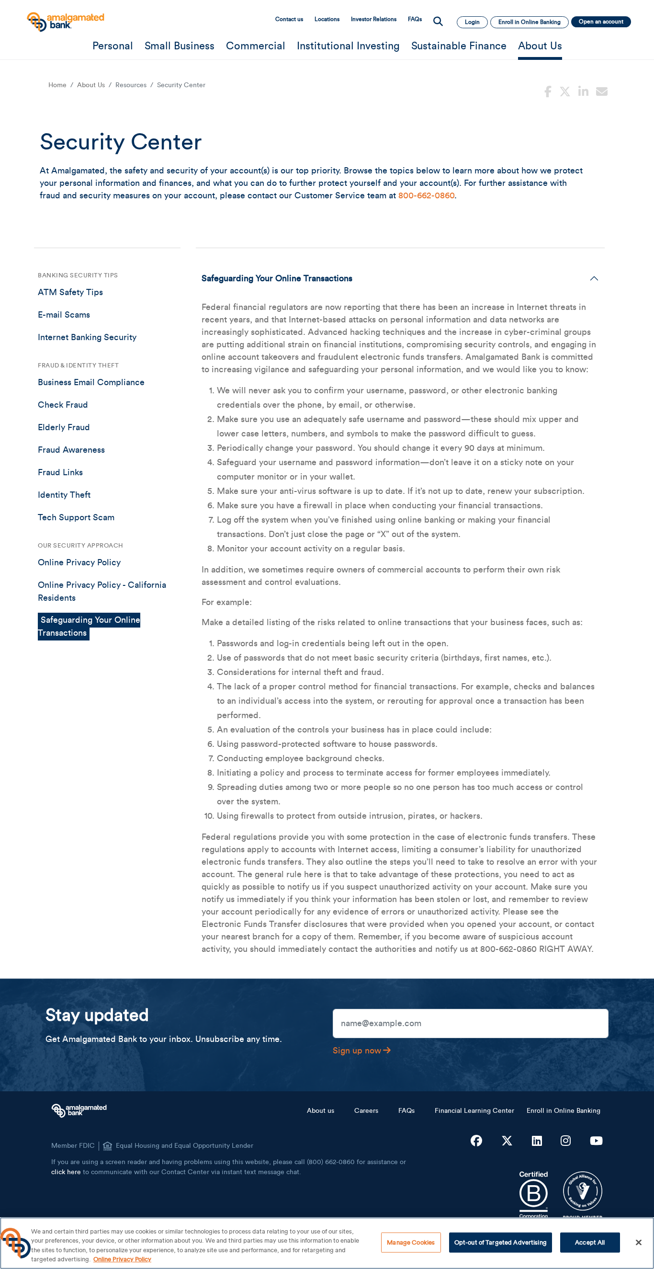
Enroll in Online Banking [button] (529, 22)
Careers (366, 1111)
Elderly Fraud (64, 427)
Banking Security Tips (78, 275)
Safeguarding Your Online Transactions (277, 278)
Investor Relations (373, 19)
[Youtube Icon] (596, 1141)
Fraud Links (60, 472)
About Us (540, 46)
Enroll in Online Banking (563, 1111)
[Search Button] (438, 22)
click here (66, 1172)
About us (320, 1111)
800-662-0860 (426, 195)
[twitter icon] (565, 90)
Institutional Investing (348, 46)
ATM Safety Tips (70, 292)
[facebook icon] (548, 90)
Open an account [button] (601, 21)
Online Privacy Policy (79, 562)
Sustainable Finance (459, 46)
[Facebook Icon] (476, 1141)
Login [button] (472, 22)
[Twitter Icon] (507, 1141)
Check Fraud (63, 404)
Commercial (255, 46)
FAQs (415, 19)
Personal (112, 46)
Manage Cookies (411, 1242)
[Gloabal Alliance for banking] (583, 1195)
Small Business (179, 46)
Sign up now (357, 1050)
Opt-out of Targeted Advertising (500, 1242)
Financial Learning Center (474, 1111)
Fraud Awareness (71, 450)
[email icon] (601, 90)
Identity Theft (64, 495)
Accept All (590, 1242)
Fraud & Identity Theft (78, 365)
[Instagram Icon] (566, 1141)
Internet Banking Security (87, 337)
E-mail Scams (64, 314)
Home (57, 85)
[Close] (638, 1242)
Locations (327, 19)
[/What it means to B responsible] (533, 1195)
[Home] (64, 17)
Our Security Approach (81, 545)
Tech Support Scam (76, 517)
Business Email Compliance (91, 382)
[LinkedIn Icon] (537, 1141)
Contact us (289, 19)
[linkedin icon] (583, 90)
